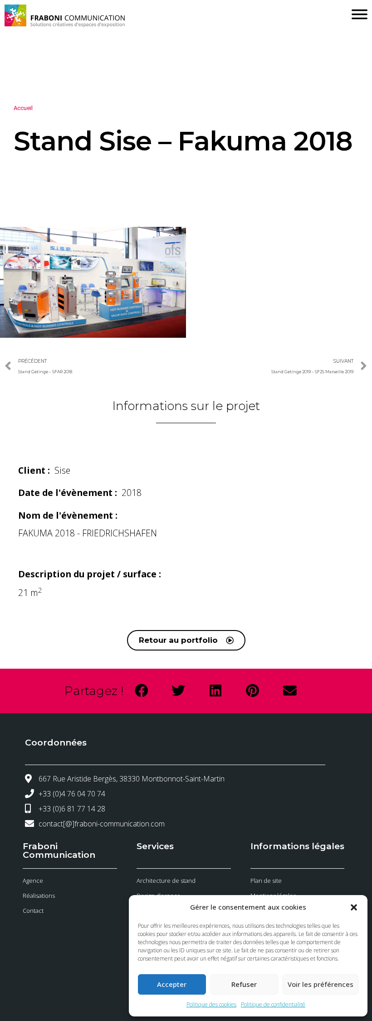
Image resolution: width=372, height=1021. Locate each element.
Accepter (171, 984)
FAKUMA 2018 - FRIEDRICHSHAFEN (87, 533)
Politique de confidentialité (273, 1004)
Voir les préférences (320, 984)
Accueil (23, 108)
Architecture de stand (166, 880)
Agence (33, 880)
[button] (353, 907)
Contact (33, 910)
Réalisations (39, 895)
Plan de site (266, 880)
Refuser (244, 984)
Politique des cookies (211, 1004)
